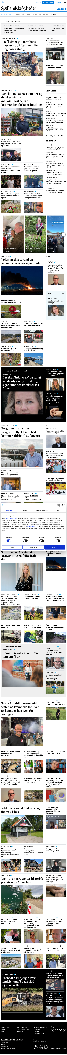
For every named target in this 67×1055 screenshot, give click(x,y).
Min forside (16, 14)
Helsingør (26, 493)
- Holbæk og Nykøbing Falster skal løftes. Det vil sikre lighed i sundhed (55, 268)
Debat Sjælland (12, 594)
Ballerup (48, 700)
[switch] (25, 540)
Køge (47, 102)
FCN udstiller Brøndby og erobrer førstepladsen (55, 191)
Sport (54, 14)
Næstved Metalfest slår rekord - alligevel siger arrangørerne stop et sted (33, 197)
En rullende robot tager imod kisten (10, 626)
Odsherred (4, 90)
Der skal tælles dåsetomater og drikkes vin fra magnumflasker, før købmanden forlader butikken (22, 99)
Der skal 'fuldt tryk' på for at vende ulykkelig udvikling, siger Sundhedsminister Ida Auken (21, 383)
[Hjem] (2, 2)
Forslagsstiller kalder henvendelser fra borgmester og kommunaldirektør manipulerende (32, 923)
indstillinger (31, 526)
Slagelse (5, 25)
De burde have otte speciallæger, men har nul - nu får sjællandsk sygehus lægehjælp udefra (55, 782)
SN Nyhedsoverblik (6, 14)
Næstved (3, 139)
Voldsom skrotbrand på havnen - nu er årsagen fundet (54, 106)
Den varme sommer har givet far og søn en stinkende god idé (33, 169)
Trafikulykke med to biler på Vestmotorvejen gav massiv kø (10, 325)
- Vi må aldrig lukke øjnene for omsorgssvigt (54, 880)
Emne (28, 14)
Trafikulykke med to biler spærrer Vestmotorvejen (55, 136)
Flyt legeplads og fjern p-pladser (33, 349)
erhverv (54, 95)
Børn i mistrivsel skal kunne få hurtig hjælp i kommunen (55, 373)
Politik (55, 177)
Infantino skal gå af (55, 148)
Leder (55, 298)
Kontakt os (20, 1031)
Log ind (58, 2)
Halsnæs (48, 623)
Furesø (47, 38)
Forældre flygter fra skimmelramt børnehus (10, 349)
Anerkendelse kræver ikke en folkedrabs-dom (19, 556)
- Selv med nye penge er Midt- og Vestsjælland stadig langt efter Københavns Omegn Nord (10, 600)
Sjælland (53, 25)
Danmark (48, 145)
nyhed (51, 102)
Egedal (47, 672)
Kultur (9, 139)
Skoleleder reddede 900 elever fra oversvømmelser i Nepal (56, 165)
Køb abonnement (48, 2)
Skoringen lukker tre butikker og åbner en (53, 98)
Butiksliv (11, 90)
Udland (48, 161)
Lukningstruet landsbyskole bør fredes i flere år (33, 852)
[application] (33, 207)
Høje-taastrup (6, 38)
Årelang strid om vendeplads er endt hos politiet (55, 627)
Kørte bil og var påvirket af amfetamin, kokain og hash (36, 29)
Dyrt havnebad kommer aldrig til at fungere (20, 432)
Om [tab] (58, 510)
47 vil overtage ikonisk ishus (21, 810)
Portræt (54, 971)
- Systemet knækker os (10, 921)
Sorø (2, 875)
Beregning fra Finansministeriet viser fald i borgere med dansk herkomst (56, 182)
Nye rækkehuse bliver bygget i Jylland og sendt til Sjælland (10, 950)
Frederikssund (5, 425)
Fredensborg (4, 804)
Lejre (25, 946)
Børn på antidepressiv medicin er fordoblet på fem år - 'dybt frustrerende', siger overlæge (55, 400)
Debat (39, 14)
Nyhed (14, 38)
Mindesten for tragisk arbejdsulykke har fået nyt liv (10, 196)
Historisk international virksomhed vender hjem (55, 67)
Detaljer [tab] (25, 510)
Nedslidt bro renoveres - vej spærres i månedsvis (54, 129)
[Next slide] (63, 234)
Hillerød (3, 164)
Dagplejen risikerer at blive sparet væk (54, 949)
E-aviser (38, 2)
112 (50, 111)
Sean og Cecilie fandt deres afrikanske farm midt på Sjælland (54, 975)
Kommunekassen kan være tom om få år (20, 655)
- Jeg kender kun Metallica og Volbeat (11, 144)
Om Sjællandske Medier (40, 1027)
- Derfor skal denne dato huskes (55, 752)
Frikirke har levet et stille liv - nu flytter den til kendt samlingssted (55, 598)
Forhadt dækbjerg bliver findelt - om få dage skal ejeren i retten (33, 780)
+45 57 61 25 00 (10, 1048)
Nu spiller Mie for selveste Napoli (54, 677)
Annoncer (4, 1031)
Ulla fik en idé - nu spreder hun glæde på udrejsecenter (32, 950)
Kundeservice (5, 1027)
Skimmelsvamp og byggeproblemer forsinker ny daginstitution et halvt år (10, 853)
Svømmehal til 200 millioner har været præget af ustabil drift (32, 498)
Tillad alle (54, 547)
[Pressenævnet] (40, 1045)
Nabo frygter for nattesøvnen (55, 703)
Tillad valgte (33, 547)
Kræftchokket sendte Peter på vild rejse (32, 597)
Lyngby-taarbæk (50, 63)
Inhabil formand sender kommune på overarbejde (10, 753)
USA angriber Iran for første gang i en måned (54, 173)
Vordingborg (49, 594)
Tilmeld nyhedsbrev (23, 1029)
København (49, 177)
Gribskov (26, 164)
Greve (28, 25)
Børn (31, 749)
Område (23, 14)
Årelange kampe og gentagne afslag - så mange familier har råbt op (33, 754)
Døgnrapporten (14, 25)
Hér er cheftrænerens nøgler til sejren (11, 170)
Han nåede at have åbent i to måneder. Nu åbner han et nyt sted (54, 43)
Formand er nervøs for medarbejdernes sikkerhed (55, 922)
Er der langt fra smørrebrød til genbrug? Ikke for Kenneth (53, 810)
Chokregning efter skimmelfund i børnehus (11, 301)
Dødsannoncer (47, 14)
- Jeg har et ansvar (33, 324)
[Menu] (65, 2)
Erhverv (35, 14)
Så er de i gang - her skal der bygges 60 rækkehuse (55, 121)
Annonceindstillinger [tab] (42, 510)
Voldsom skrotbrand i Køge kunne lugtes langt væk (56, 114)
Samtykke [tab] (9, 510)
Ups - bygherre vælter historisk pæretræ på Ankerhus (22, 880)
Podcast (11, 374)
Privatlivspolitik (37, 1029)
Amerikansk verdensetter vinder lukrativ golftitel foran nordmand (55, 156)
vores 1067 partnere (11, 518)
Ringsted (26, 623)
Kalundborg (4, 191)
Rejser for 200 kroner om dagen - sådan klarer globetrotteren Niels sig (54, 651)
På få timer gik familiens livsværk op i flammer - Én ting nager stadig (20, 45)
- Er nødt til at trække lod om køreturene (10, 498)
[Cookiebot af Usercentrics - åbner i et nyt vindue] (58, 505)
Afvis (12, 547)
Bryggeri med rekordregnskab (52, 850)
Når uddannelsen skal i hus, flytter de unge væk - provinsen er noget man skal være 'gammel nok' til (55, 1000)
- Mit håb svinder (32, 626)
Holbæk (48, 917)
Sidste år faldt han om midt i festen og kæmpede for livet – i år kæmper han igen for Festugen (21, 708)
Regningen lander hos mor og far (55, 302)
